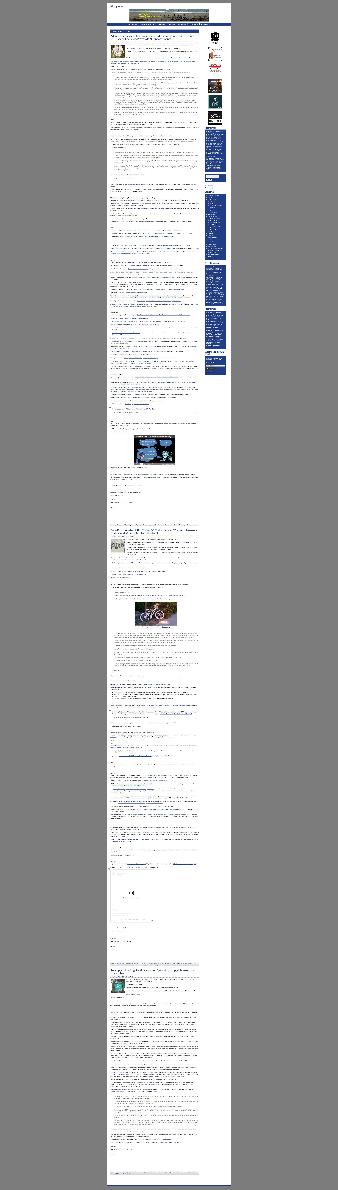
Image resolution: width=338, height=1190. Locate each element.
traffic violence (150, 965)
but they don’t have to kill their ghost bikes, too (154, 780)
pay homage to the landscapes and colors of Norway (136, 354)
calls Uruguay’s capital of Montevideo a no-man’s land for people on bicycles (138, 324)
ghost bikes (179, 963)
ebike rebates (160, 525)
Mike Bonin (130, 1142)
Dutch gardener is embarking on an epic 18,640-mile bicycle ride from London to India (135, 351)
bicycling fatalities (158, 963)
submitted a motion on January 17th (146, 1082)
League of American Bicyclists (176, 525)
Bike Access (213, 252)
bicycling (149, 525)
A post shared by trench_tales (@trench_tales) (132, 919)
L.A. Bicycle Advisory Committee (174, 1172)
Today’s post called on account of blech (213, 167)
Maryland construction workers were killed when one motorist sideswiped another (155, 296)
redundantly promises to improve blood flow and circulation (160, 245)
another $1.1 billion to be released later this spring (155, 684)
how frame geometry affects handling (137, 318)
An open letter (131, 525)
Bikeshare (211, 231)
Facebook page (166, 627)
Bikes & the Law (212, 216)
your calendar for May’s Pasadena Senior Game (127, 400)
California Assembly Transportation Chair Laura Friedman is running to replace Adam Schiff (160, 705)
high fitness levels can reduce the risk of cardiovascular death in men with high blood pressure (163, 315)
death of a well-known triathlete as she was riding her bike (164, 272)
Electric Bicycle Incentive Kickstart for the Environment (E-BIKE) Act (176, 61)
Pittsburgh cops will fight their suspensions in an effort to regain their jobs (133, 789)
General (210, 235)
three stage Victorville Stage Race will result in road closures (130, 397)
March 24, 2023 (115, 42)
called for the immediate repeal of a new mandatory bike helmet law (140, 839)
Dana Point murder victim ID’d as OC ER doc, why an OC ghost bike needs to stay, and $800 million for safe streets (153, 532)
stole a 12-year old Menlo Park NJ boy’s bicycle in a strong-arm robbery (154, 806)
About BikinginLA (133, 24)
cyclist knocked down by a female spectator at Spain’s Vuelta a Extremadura (156, 377)
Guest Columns (121, 1172)
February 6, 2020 (115, 976)
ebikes (166, 525)
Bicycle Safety (212, 199)
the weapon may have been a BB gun (138, 559)
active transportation (133, 963)
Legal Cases (213, 224)
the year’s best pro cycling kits (126, 855)
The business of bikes (214, 254)
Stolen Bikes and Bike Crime (216, 248)
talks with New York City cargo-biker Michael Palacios (132, 801)
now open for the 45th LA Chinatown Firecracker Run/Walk (135, 756)
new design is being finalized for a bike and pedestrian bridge (129, 304)
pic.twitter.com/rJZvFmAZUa (146, 409)
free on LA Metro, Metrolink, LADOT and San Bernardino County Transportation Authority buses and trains (147, 745)
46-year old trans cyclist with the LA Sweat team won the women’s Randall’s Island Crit (136, 387)
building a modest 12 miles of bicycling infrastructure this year (141, 358)
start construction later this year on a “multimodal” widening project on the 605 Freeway (146, 751)
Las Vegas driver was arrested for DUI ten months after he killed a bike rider (163, 775)
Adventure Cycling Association (136, 1172)
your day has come (171, 423)
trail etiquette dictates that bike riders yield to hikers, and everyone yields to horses (153, 236)
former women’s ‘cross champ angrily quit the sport (131, 389)
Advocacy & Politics (213, 195)
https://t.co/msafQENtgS (167, 714)
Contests (210, 233)
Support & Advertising (147, 24)
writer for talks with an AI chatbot (125, 321)
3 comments (129, 42)
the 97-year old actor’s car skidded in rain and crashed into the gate (162, 233)
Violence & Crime (214, 229)
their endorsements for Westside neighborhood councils (137, 184)
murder (119, 965)
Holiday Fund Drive (213, 239)
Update (210, 256)
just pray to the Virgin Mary (120, 425)
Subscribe (210, 368)
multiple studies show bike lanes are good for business (130, 785)
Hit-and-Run (213, 220)
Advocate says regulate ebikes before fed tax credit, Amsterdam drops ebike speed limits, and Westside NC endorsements (152, 38)
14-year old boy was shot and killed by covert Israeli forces (151, 366)
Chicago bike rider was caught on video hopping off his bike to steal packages (133, 221)
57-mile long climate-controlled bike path (184, 864)
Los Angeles (188, 525)
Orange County (125, 965)
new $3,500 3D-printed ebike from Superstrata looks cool (137, 265)
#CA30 (182, 712)
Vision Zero (213, 211)
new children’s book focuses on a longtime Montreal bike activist (129, 338)
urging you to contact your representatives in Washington (131, 61)
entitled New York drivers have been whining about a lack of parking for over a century (149, 796)
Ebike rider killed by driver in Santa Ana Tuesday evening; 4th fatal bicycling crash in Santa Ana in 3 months (215, 294)
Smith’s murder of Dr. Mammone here (135, 574)
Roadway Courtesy (215, 209)
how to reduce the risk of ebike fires (138, 269)
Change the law (193, 24)
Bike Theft (161, 24)
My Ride (210, 242)
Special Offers (212, 246)
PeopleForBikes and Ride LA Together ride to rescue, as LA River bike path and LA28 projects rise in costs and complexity (214, 279)
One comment (130, 536)
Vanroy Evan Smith (159, 965)
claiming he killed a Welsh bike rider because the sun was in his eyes (167, 827)
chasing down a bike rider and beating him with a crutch (156, 208)
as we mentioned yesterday (124, 698)
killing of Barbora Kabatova (145, 595)
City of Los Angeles (160, 1172)
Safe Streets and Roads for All (137, 965)
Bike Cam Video (212, 212)
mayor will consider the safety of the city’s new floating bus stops (134, 341)
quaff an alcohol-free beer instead (136, 864)
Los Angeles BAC (143, 1142)
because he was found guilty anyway (129, 829)
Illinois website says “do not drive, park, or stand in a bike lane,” (148, 282)
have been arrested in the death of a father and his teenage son (150, 832)
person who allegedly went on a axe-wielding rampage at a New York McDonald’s (140, 803)
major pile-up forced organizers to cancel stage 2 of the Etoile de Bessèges (172, 850)
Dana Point (172, 963)
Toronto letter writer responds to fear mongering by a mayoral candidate (132, 327)
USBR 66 (121, 1173)
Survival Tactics (205, 24)
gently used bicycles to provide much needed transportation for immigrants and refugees (159, 289)
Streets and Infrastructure (215, 250)
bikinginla (122, 42)
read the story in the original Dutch (127, 174)
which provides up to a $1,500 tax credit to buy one (124, 63)
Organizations (182, 24)
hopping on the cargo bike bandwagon (125, 262)
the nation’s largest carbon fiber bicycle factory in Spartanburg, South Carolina (159, 301)
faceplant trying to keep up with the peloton (137, 404)
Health (211, 203)
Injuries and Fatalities (216, 205)
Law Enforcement (215, 222)
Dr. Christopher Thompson (215, 227)
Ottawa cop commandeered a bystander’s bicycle (126, 333)
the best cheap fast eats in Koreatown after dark (141, 230)
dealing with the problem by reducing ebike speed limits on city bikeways (159, 144)
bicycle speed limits (141, 525)
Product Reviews (212, 244)
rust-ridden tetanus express (139, 867)
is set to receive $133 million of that (126, 687)
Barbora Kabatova (143, 963)
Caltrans (153, 1172)
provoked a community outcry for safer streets (162, 248)
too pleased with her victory (126, 391)
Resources (171, 24)
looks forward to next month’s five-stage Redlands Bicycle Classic (136, 394)
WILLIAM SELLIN (213, 292)
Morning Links (120, 525)
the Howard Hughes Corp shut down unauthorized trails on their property (156, 277)
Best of (210, 197)
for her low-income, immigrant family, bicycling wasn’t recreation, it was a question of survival (158, 809)
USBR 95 (127, 1173)
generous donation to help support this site (149, 474)
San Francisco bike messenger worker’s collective (125, 764)
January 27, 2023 (143, 717)
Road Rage (213, 207)
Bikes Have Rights (215, 218)
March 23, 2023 (133, 412)
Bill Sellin (154, 525)
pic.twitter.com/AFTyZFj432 (183, 714)
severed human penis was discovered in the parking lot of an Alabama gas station (157, 814)
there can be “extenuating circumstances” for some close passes (149, 213)
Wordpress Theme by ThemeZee (169, 1187)
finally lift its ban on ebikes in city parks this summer (132, 292)
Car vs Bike (213, 201)
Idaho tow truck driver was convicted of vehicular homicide (128, 272)
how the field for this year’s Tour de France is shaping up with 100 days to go (161, 382)
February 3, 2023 (115, 536)
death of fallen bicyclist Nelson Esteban (124, 248)
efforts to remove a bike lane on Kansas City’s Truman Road (135, 784)
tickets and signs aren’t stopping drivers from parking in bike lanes (142, 200)
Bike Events (211, 214)
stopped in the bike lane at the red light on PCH (154, 547)
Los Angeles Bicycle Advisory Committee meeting (139, 1089)
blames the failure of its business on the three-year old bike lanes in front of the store (156, 203)
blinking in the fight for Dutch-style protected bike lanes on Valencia (162, 251)
